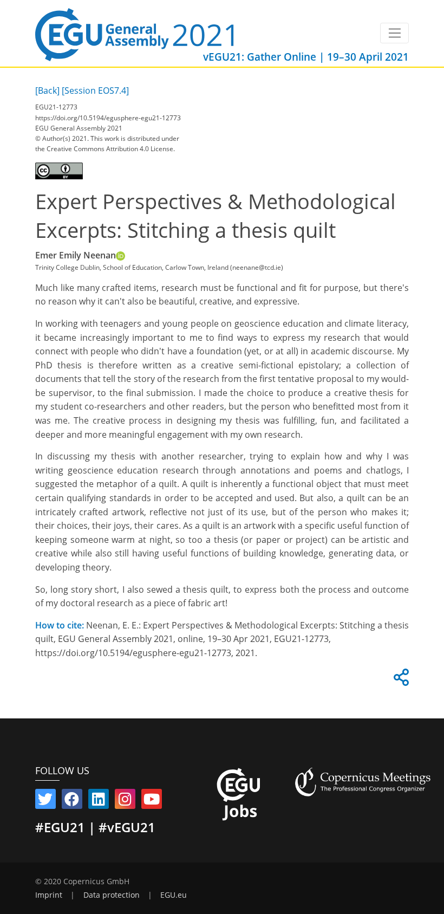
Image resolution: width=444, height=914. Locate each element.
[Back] (47, 90)
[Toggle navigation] (394, 33)
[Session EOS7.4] (95, 90)
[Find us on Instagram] (125, 801)
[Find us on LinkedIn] (98, 801)
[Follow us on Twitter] (45, 801)
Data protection (111, 895)
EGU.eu (173, 895)
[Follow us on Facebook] (72, 801)
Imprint (48, 895)
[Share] (399, 680)
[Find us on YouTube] (151, 801)
